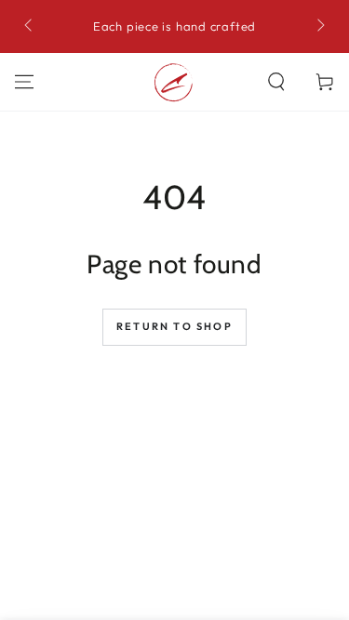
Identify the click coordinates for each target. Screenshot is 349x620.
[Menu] (24, 82)
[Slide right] (319, 27)
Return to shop (174, 326)
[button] (276, 82)
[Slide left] (30, 27)
